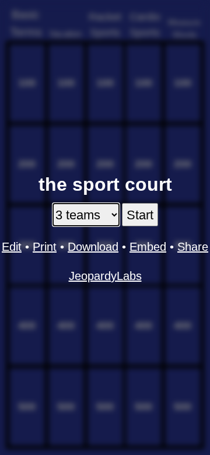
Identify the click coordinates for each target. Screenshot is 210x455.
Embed (148, 246)
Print (45, 246)
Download (93, 246)
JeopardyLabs (105, 276)
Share (192, 246)
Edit (12, 246)
